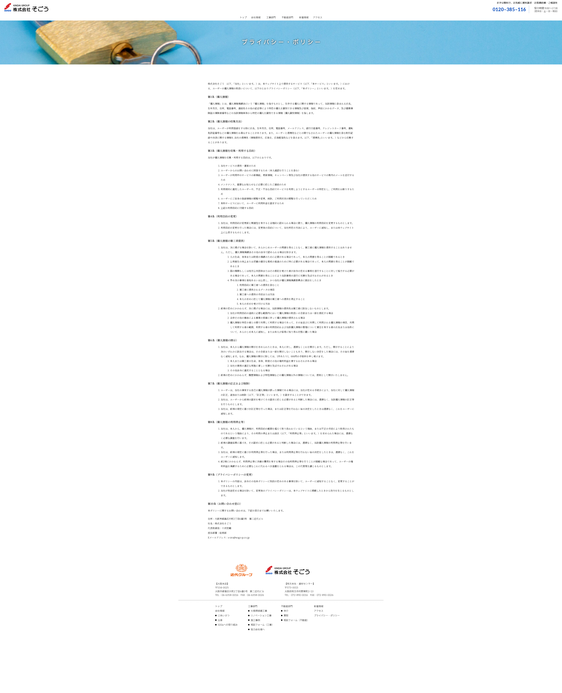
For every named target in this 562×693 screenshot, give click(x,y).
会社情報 (256, 17)
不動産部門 (287, 17)
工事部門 (271, 17)
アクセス (317, 17)
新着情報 (304, 17)
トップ (243, 17)
